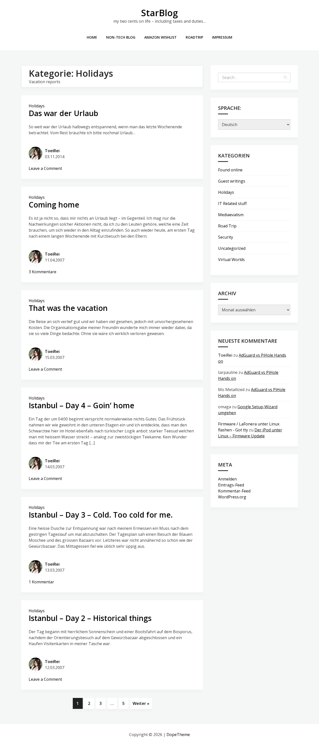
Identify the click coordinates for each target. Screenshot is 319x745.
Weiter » (141, 703)
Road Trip (227, 226)
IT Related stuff (232, 203)
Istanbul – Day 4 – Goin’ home (81, 405)
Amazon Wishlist (160, 37)
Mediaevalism (230, 214)
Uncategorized (231, 248)
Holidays (37, 106)
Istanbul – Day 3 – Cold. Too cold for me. (101, 515)
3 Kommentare (42, 271)
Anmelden (227, 479)
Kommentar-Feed (234, 491)
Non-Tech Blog (120, 37)
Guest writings (231, 181)
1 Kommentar (41, 582)
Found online (230, 170)
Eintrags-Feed (231, 485)
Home (92, 37)
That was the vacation (68, 308)
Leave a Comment (45, 168)
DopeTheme (178, 734)
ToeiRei (52, 150)
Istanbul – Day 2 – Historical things (90, 618)
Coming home (54, 205)
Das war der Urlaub (63, 113)
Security (225, 237)
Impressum (222, 37)
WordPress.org (232, 497)
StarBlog (159, 13)
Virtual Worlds (231, 259)
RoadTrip (194, 37)
